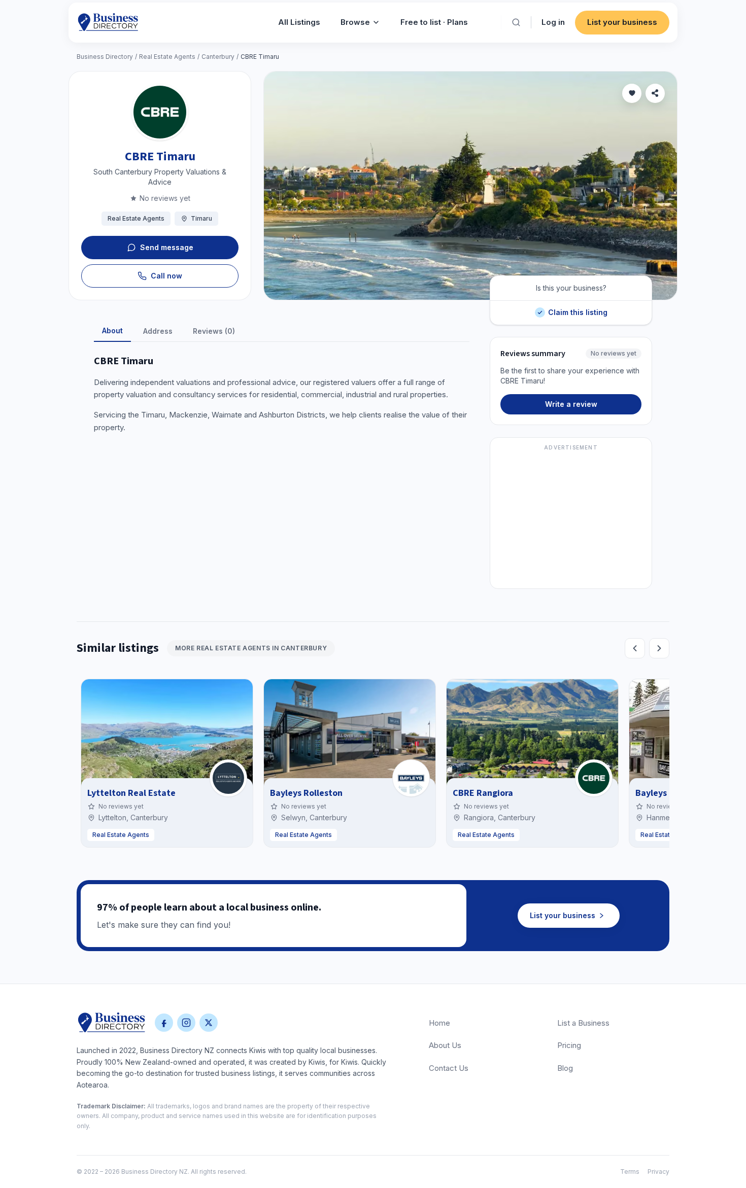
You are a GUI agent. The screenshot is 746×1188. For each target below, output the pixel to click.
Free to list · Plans (434, 22)
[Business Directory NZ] (112, 1022)
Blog (565, 1068)
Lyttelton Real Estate (131, 793)
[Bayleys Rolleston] (411, 778)
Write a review (571, 404)
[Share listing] (655, 93)
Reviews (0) (214, 331)
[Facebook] (164, 1023)
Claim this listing (577, 308)
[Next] (659, 648)
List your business (622, 22)
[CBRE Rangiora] (593, 778)
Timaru (201, 218)
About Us (445, 1045)
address (158, 331)
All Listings (299, 22)
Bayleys (651, 793)
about (112, 330)
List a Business (583, 1023)
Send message (166, 247)
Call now (166, 275)
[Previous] (635, 648)
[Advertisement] (570, 519)
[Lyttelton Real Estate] (228, 778)
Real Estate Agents (167, 56)
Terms (629, 1171)
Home (439, 1023)
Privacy (658, 1171)
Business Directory (105, 56)
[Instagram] (186, 1023)
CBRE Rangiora (483, 793)
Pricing (569, 1045)
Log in (553, 22)
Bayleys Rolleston (306, 793)
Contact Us (448, 1068)
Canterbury (217, 56)
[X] (208, 1023)
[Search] (516, 22)
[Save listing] (631, 93)
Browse (355, 22)
